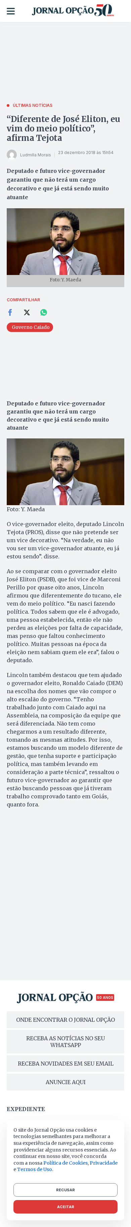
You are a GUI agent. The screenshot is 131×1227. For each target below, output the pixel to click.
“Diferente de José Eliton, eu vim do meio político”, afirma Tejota (63, 128)
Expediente (26, 1109)
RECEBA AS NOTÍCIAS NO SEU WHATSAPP (65, 1041)
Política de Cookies (65, 1163)
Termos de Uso (34, 1169)
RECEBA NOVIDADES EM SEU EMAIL (66, 1063)
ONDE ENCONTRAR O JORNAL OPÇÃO (65, 1019)
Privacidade (104, 1163)
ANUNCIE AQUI (66, 1082)
